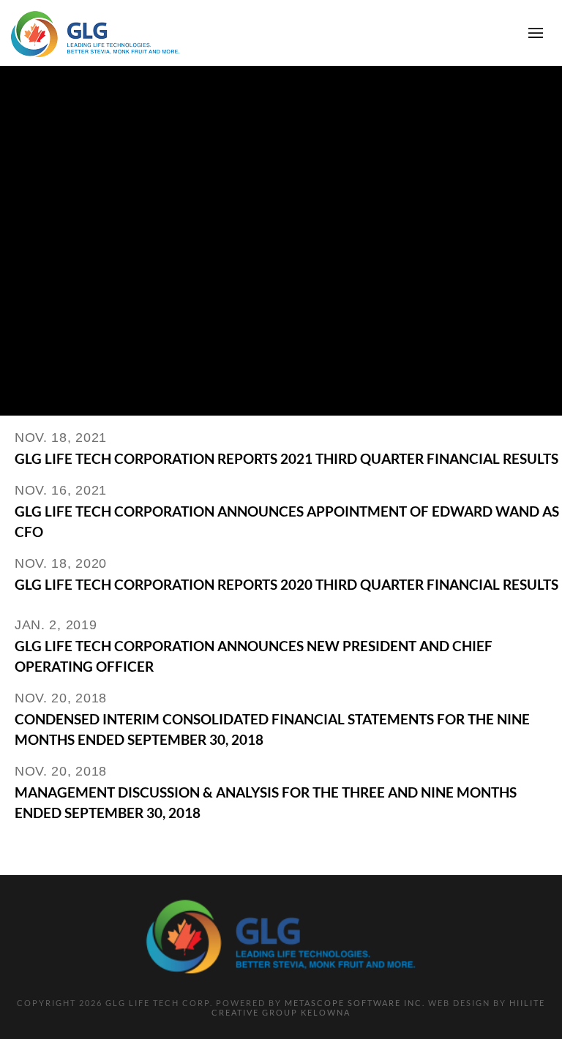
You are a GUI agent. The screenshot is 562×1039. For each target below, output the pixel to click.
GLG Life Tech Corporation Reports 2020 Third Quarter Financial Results (286, 584)
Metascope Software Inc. (355, 1003)
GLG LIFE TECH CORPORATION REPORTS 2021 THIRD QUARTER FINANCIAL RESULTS (286, 458)
